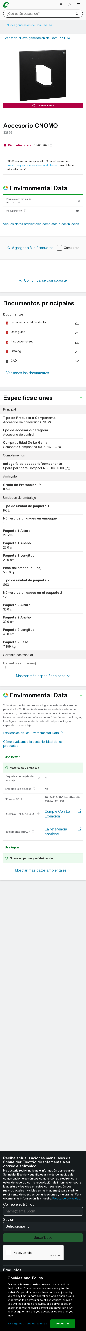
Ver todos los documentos (27, 373)
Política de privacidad (66, 1198)
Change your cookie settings (27, 1323)
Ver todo (38, 38)
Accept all (63, 1323)
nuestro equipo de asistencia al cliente (32, 165)
